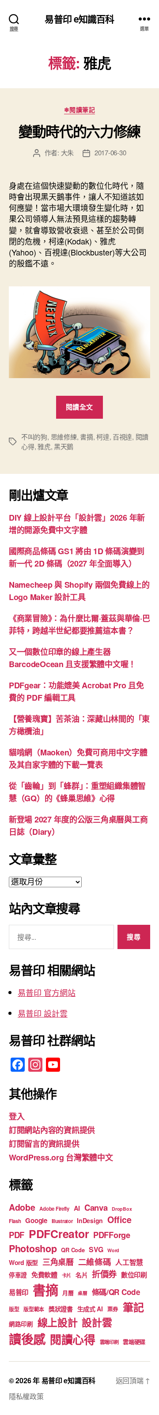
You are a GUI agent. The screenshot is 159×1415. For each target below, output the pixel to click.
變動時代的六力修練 (79, 131)
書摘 (86, 436)
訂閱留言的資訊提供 (44, 1143)
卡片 (66, 1275)
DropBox (122, 1208)
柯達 (103, 436)
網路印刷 (21, 1324)
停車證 (18, 1275)
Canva (96, 1207)
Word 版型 (23, 1262)
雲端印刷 (109, 1342)
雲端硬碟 (134, 1341)
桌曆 (82, 1293)
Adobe (22, 1207)
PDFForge (111, 1235)
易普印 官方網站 (47, 992)
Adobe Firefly (54, 1208)
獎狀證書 (61, 1308)
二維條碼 (94, 1262)
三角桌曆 (58, 1262)
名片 (81, 1274)
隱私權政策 (26, 1396)
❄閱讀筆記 (79, 110)
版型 (14, 1309)
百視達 (122, 436)
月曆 (67, 1292)
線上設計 (58, 1322)
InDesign (90, 1220)
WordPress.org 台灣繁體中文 (61, 1157)
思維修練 (64, 436)
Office (119, 1219)
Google (36, 1220)
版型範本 (33, 1309)
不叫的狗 (34, 436)
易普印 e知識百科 (79, 18)
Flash (15, 1221)
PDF (16, 1235)
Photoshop (33, 1248)
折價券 (104, 1274)
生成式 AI (90, 1308)
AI (77, 1208)
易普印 (18, 1292)
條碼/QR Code (116, 1292)
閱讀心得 (72, 1339)
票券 (112, 1309)
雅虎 (44, 446)
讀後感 (27, 1339)
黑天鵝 (63, 446)
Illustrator (62, 1221)
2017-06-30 (110, 152)
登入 (16, 1116)
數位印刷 (134, 1275)
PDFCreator (59, 1234)
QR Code (72, 1250)
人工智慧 (129, 1262)
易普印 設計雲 (43, 1013)
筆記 (133, 1306)
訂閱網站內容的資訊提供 (52, 1130)
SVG (96, 1249)
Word (113, 1250)
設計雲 (97, 1322)
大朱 (67, 152)
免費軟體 (44, 1275)
